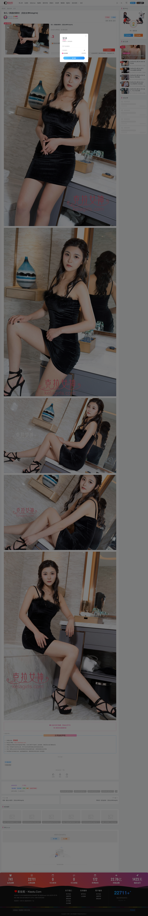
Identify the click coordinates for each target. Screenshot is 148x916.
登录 (74, 58)
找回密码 (84, 53)
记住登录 (65, 53)
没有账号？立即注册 (67, 41)
